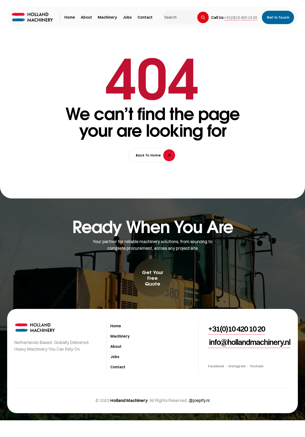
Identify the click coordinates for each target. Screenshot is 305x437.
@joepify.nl (199, 400)
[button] (240, 17)
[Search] (203, 17)
